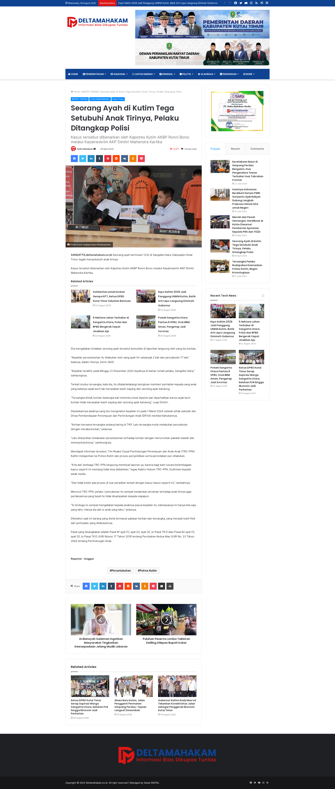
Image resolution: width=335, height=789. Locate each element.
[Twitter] (82, 158)
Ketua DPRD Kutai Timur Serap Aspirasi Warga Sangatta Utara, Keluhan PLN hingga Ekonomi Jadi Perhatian (89, 707)
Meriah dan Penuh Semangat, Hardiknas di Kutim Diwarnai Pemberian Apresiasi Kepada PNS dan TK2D (247, 224)
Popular (215, 148)
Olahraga (206, 74)
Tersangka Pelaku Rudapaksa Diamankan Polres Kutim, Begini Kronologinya (247, 267)
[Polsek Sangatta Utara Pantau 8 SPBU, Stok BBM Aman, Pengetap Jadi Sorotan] (145, 321)
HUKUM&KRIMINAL (100, 99)
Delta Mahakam (85, 149)
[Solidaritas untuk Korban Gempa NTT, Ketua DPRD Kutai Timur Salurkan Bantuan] (80, 296)
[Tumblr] (99, 158)
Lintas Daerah (144, 74)
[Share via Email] (161, 586)
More (248, 74)
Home (74, 74)
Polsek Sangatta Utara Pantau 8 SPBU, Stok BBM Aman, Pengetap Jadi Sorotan (221, 375)
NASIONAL (119, 74)
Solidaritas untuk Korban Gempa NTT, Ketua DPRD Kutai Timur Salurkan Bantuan (112, 296)
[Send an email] (95, 149)
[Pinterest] (107, 158)
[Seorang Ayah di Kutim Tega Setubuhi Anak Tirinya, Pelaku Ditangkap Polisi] (220, 245)
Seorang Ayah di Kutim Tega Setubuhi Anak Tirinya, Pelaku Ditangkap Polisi (246, 246)
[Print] (169, 586)
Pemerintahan (94, 74)
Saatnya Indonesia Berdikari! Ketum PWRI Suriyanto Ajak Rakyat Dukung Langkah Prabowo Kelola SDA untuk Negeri (246, 198)
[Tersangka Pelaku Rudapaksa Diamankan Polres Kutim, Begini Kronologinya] (220, 266)
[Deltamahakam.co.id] (97, 22)
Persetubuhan (121, 570)
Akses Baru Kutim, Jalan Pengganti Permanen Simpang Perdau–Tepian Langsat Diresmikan (130, 705)
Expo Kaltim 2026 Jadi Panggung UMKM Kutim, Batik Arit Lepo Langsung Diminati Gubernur (222, 329)
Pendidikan (229, 74)
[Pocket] (141, 158)
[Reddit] (116, 158)
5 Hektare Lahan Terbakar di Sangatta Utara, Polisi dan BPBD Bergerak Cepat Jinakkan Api (249, 331)
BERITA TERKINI (90, 91)
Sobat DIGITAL (151, 782)
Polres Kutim (148, 570)
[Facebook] (74, 158)
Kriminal (167, 74)
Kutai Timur (118, 99)
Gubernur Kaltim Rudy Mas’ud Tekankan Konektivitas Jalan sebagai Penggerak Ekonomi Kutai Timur (177, 705)
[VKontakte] (124, 158)
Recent (235, 148)
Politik (186, 74)
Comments (257, 148)
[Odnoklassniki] (132, 158)
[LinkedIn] (91, 158)
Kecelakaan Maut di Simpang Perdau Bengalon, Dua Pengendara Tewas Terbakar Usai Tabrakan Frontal (247, 171)
